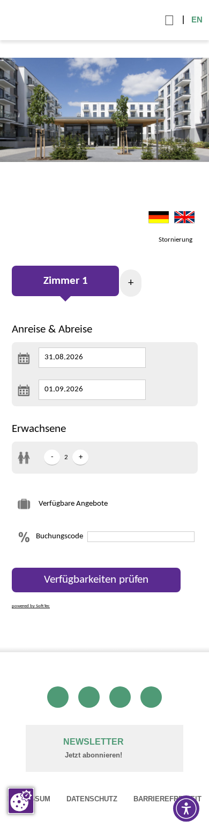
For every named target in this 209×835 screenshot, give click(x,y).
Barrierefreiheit (167, 799)
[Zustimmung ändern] (21, 801)
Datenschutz (91, 799)
